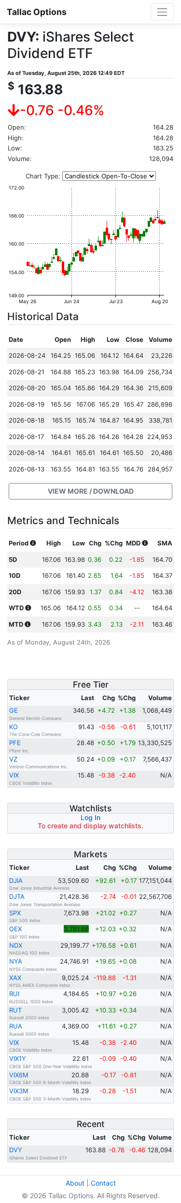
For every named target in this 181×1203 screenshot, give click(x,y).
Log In (90, 817)
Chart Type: (43, 176)
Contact (103, 1183)
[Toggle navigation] (162, 11)
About (75, 1183)
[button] (90, 491)
